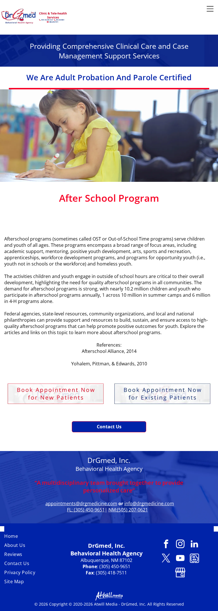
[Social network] (194, 559)
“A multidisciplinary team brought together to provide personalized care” (109, 486)
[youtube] (180, 559)
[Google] (180, 573)
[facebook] (166, 545)
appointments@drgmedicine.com (81, 503)
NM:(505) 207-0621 (128, 510)
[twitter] (166, 559)
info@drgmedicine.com (149, 503)
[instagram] (180, 545)
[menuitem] (35, 536)
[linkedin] (194, 545)
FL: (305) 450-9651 (86, 510)
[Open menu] (210, 9)
